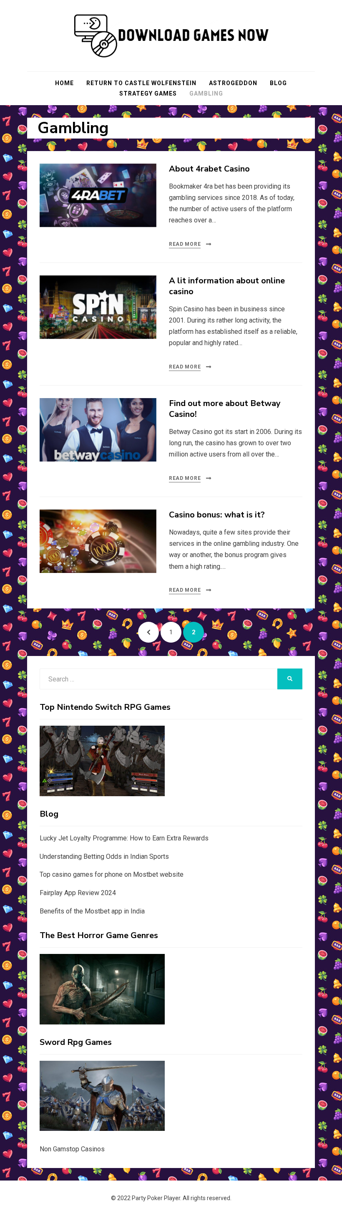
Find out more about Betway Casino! (225, 409)
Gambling (206, 93)
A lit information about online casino (227, 286)
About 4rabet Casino (209, 168)
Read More (185, 244)
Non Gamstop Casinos (72, 1149)
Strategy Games (148, 93)
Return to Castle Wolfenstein (141, 83)
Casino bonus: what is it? (217, 514)
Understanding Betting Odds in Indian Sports (104, 856)
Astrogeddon (233, 83)
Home (64, 83)
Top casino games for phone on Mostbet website (112, 874)
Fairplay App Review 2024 (78, 893)
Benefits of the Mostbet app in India (92, 911)
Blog (278, 83)
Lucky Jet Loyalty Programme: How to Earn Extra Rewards (124, 838)
